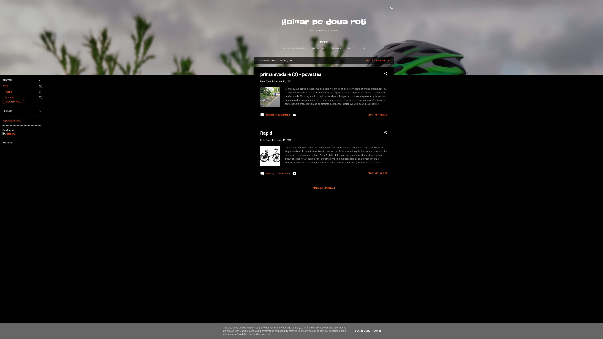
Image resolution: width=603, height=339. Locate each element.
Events (336, 48)
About (351, 48)
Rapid (266, 133)
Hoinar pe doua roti (323, 22)
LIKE (362, 48)
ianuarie (9, 97)
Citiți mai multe (377, 114)
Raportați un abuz (12, 120)
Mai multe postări (324, 188)
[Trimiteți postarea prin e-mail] (294, 116)
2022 (5, 86)
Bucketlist (319, 48)
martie (8, 91)
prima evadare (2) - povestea (290, 74)
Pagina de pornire (294, 48)
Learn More (362, 330)
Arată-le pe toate (377, 60)
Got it (377, 330)
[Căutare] (392, 8)
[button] (385, 74)
